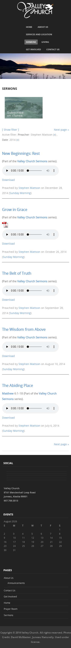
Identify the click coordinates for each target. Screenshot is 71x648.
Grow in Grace (14, 209)
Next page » (61, 129)
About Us (43, 26)
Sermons (31, 42)
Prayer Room (10, 608)
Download (8, 180)
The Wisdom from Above (24, 329)
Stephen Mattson (29, 188)
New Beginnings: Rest (21, 153)
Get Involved (33, 49)
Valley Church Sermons (32, 161)
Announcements (16, 582)
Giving (45, 42)
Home (29, 26)
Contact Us (52, 49)
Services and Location (39, 34)
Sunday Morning (20, 193)
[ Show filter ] (10, 129)
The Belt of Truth (16, 273)
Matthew (8, 393)
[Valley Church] (35, 10)
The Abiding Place (17, 385)
